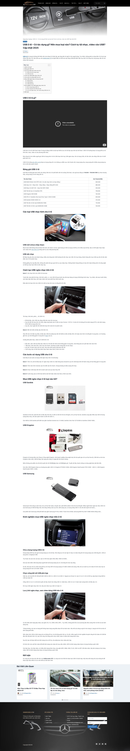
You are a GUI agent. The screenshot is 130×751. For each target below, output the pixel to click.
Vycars (26, 51)
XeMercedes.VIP (47, 58)
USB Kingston (30, 82)
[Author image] (18, 693)
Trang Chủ (41, 3)
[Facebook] (96, 744)
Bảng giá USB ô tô (29, 69)
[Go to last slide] (19, 684)
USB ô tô (25, 56)
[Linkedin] (102, 744)
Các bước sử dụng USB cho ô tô (33, 77)
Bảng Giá (48, 3)
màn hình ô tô (35, 249)
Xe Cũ (61, 3)
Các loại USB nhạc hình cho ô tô (33, 70)
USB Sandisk (30, 80)
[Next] (111, 684)
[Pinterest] (105, 744)
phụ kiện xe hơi (36, 162)
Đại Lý (80, 3)
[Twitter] (99, 744)
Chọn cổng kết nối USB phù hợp (34, 88)
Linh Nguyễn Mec (27, 693)
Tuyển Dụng (49, 722)
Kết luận (27, 92)
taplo (46, 335)
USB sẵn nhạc (30, 73)
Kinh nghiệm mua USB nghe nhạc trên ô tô (35, 85)
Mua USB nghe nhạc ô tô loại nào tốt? (34, 79)
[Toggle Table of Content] (48, 65)
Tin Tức (30, 39)
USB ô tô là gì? (28, 67)
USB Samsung (30, 83)
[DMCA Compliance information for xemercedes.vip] (32, 722)
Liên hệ (47, 718)
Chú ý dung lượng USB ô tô (33, 87)
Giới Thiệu (86, 3)
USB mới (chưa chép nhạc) (33, 72)
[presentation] (32, 678)
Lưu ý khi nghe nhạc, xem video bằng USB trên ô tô (38, 90)
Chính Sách (49, 720)
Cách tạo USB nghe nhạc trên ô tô (33, 75)
